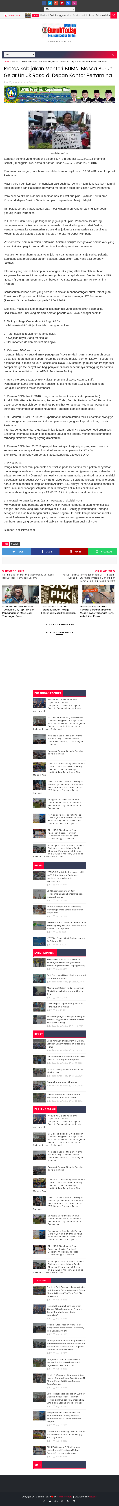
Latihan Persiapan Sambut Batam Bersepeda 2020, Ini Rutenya (64, 1096)
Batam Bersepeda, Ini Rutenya (62, 1082)
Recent (42, 1280)
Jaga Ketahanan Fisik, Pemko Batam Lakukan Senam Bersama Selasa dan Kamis (66, 1043)
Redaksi (93, 1496)
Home (6, 61)
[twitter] (50, 3)
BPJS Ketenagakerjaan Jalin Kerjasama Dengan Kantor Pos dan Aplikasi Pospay (65, 893)
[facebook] (44, 3)
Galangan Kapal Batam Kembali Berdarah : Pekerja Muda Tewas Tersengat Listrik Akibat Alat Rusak (97, 611)
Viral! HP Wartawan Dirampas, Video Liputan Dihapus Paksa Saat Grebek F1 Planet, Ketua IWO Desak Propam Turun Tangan (58, 787)
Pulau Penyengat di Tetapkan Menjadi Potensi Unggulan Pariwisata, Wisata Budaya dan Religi (66, 1019)
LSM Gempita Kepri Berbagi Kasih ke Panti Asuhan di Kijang (65, 1005)
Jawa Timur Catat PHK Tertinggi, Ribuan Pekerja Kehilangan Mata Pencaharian (58, 610)
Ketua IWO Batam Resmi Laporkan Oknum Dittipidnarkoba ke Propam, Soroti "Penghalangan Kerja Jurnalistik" (57, 705)
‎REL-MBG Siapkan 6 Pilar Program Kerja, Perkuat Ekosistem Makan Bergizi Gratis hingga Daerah (63, 834)
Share (49, 551)
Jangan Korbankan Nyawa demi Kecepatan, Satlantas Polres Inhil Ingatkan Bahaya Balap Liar (65, 804)
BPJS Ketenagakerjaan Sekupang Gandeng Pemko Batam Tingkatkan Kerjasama (65, 909)
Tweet (21, 551)
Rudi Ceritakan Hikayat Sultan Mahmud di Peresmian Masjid (66, 977)
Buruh (15, 61)
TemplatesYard (64, 1496)
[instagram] (74, 3)
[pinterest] (62, 3)
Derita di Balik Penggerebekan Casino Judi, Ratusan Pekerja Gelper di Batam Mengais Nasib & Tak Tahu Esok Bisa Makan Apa (59, 769)
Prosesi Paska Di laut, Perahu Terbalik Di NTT (66, 752)
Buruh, (34, 82)
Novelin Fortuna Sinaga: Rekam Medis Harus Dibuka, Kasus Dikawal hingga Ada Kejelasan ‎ (66, 1434)
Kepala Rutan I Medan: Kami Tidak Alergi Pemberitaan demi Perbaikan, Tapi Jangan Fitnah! (66, 740)
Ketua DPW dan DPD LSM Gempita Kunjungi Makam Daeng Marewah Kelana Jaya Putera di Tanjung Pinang (66, 962)
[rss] (68, 1501)
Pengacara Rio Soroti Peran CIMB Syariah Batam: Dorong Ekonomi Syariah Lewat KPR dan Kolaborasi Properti (65, 819)
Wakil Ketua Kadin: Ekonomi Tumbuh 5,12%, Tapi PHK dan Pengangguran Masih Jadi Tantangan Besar (18, 611)
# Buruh (15, 543)
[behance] (68, 3)
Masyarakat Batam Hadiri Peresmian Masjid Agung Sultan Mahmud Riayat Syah (65, 990)
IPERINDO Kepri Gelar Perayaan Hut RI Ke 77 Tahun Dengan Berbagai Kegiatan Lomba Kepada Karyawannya (65, 877)
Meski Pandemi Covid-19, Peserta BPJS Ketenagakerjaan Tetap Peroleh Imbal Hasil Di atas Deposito (66, 925)
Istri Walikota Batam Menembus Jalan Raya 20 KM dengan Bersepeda (66, 1058)
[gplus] (56, 3)
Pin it (78, 551)
